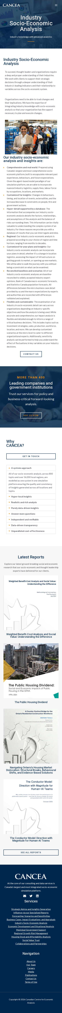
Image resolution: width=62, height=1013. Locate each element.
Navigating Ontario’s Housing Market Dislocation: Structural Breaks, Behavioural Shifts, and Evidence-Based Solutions (31, 770)
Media (31, 971)
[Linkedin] (37, 896)
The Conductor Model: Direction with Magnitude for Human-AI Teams (31, 839)
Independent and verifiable (25, 519)
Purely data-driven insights (25, 508)
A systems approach (21, 468)
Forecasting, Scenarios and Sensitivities (31, 916)
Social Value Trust (31, 940)
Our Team (31, 964)
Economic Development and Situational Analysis (31, 926)
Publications (31, 975)
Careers (31, 968)
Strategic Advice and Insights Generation (31, 909)
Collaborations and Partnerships (31, 943)
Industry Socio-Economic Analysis (31, 923)
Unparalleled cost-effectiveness (27, 531)
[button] (31, 468)
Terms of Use (31, 982)
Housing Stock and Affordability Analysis (31, 936)
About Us (31, 961)
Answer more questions (23, 513)
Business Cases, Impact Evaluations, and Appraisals (31, 919)
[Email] (24, 896)
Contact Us (31, 978)
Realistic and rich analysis (24, 502)
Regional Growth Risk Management (31, 933)
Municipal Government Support (31, 930)
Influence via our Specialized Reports (31, 912)
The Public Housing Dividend (31, 702)
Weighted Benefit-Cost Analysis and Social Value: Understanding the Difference (31, 635)
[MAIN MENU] (56, 5)
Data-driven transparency (24, 525)
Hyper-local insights (21, 496)
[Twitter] (31, 896)
